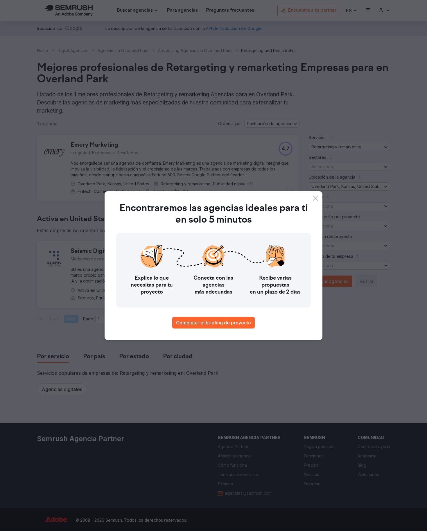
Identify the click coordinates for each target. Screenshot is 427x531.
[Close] (315, 198)
